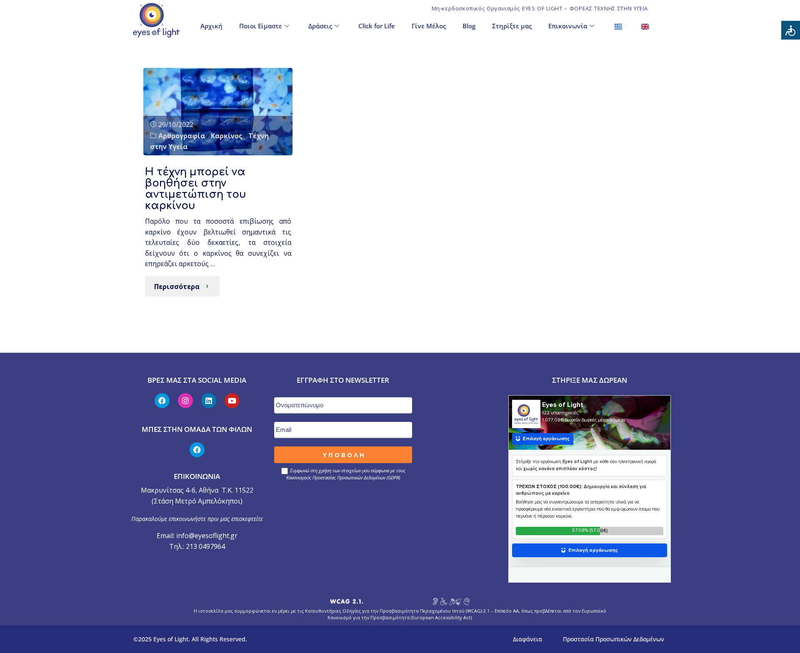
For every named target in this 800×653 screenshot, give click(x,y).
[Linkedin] (208, 400)
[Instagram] (185, 400)
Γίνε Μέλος (429, 26)
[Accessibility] (790, 30)
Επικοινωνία (567, 26)
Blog (468, 26)
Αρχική (211, 26)
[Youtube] (232, 400)
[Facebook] (162, 400)
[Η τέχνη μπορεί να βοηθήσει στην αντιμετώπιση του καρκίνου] (217, 111)
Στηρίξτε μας (512, 26)
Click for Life (376, 26)
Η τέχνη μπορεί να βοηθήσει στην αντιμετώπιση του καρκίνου (195, 189)
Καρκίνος (226, 135)
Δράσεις (320, 26)
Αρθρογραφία (181, 135)
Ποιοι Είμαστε (260, 26)
